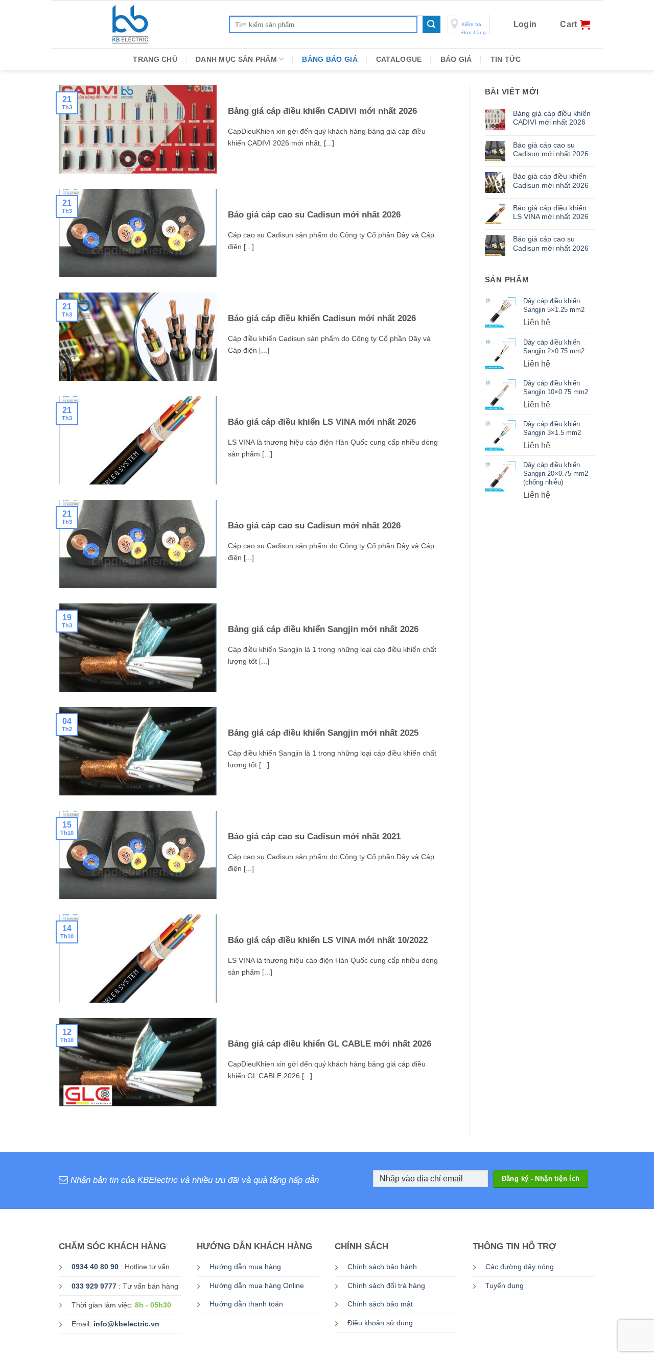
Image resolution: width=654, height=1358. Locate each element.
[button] (525, 24)
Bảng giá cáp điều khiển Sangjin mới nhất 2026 (323, 629)
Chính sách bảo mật (380, 1304)
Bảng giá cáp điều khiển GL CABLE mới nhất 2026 (329, 1044)
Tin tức (506, 59)
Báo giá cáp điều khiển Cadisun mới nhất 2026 (322, 318)
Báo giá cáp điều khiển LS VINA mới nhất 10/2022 (328, 940)
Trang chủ (155, 59)
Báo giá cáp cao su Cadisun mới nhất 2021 (314, 836)
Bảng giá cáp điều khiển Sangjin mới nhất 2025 (323, 733)
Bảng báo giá (329, 59)
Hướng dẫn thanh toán (246, 1304)
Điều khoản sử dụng (380, 1323)
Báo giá (456, 59)
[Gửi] (431, 24)
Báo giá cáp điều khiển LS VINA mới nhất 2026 (322, 422)
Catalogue (399, 59)
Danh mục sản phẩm (236, 59)
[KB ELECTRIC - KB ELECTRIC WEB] (162, 24)
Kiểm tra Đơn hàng (473, 27)
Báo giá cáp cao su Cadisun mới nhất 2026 (314, 215)
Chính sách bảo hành (382, 1267)
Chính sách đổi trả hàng (386, 1286)
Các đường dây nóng (519, 1267)
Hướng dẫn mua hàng (245, 1267)
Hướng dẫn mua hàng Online (256, 1286)
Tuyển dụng (504, 1286)
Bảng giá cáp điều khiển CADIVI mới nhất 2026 (322, 111)
